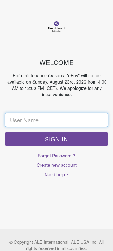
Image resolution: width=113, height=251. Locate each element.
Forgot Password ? (56, 155)
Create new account (57, 165)
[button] (56, 139)
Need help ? (57, 174)
